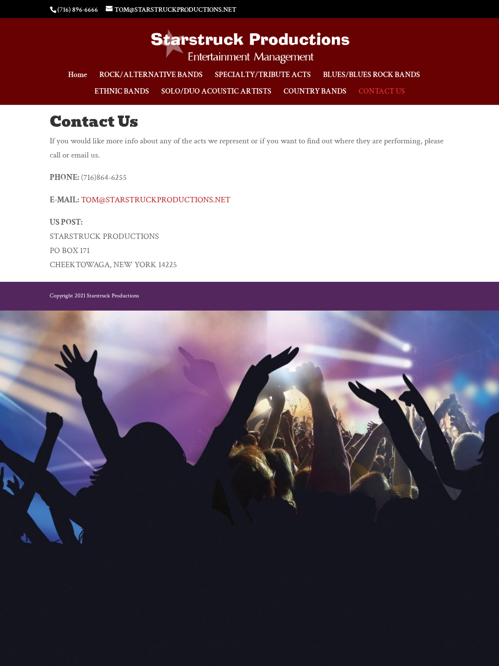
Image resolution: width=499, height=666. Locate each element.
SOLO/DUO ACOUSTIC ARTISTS (216, 92)
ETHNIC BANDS (122, 92)
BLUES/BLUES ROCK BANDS (371, 76)
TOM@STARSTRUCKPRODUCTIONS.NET (155, 200)
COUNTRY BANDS (315, 92)
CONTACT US (382, 92)
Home (77, 76)
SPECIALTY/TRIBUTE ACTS (263, 76)
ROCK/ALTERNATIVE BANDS (151, 76)
